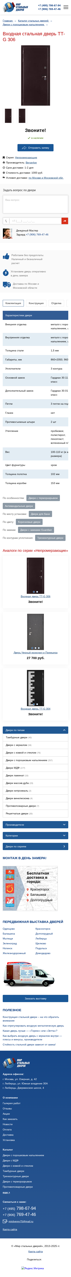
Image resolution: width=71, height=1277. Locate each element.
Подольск (41, 948)
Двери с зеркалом (18, 745)
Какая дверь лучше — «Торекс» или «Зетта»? (30, 1030)
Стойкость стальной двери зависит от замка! (29, 1044)
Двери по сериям (16, 846)
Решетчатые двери (19, 813)
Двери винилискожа (19, 798)
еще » (6, 1192)
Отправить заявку (38, 147)
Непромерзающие (26, 157)
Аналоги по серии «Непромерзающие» (35, 551)
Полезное (12, 1010)
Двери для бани (40, 513)
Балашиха (9, 933)
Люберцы (41, 938)
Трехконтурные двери (50, 537)
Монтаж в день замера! (24, 858)
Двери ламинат (17, 775)
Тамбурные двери (19, 737)
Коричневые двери (29, 521)
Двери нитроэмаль (18, 790)
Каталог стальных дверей (33, 20)
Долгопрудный (44, 933)
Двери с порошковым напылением (24, 24)
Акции (6, 1113)
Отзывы (7, 1108)
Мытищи (8, 938)
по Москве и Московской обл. (46, 177)
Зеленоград (10, 943)
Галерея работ (11, 1103)
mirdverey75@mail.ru (21, 1221)
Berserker (31, 162)
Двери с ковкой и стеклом (23, 752)
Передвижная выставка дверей (33, 922)
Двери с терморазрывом (43, 498)
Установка (9, 1140)
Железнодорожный (14, 953)
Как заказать (10, 1119)
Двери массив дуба (19, 783)
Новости (8, 1124)
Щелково (41, 943)
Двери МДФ (15, 767)
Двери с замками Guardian (36, 529)
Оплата (7, 1129)
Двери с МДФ (11, 1160)
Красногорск (43, 928)
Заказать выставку (35, 998)
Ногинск (7, 948)
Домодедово (43, 953)
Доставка (8, 1134)
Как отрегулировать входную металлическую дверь (33, 1025)
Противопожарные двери (22, 805)
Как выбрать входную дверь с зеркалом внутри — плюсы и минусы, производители (32, 1037)
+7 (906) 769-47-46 (37, 234)
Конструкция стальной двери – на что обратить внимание (31, 1019)
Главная (8, 20)
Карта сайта (10, 1229)
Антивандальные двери (19, 505)
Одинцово (9, 928)
